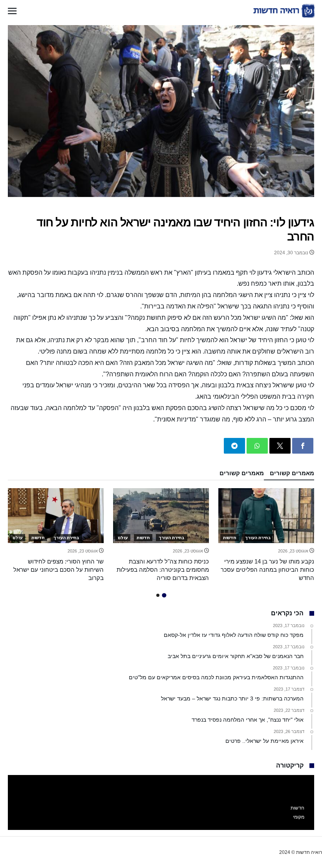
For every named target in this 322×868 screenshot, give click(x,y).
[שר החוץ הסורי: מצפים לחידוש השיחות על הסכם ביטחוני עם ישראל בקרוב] (56, 515)
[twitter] (280, 446)
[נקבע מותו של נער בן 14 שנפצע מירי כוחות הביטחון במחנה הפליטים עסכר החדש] (266, 515)
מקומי (298, 817)
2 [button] (157, 595)
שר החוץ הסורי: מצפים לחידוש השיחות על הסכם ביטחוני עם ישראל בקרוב (58, 569)
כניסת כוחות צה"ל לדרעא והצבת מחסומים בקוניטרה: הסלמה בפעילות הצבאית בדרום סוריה (163, 569)
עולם (123, 537)
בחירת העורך (258, 537)
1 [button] (164, 595)
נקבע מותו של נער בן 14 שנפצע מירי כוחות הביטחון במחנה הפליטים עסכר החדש (267, 569)
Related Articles (289, 475)
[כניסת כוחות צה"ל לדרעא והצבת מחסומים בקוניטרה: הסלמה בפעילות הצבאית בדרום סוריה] (161, 515)
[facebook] (302, 446)
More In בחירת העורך (239, 475)
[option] (266, 535)
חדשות (229, 537)
